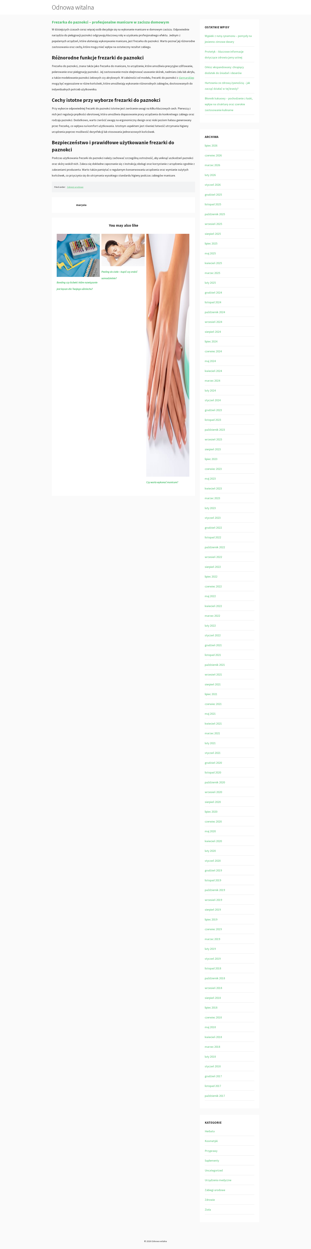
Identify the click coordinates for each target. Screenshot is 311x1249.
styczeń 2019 (213, 958)
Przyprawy (211, 1151)
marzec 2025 (212, 273)
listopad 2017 (213, 1086)
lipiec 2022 (211, 576)
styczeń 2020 (213, 861)
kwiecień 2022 (213, 606)
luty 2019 (210, 949)
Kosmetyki (211, 1141)
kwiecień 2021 (213, 723)
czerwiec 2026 (213, 155)
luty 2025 (210, 282)
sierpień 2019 (213, 909)
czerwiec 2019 (213, 929)
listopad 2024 (213, 302)
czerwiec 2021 (213, 704)
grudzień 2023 (213, 410)
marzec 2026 (212, 165)
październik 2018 (215, 978)
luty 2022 (210, 625)
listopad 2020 (213, 772)
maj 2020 (210, 831)
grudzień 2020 (213, 763)
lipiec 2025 (211, 243)
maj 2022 (210, 596)
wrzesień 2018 (213, 988)
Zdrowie (210, 1200)
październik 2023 (215, 429)
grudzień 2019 (213, 870)
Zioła (208, 1209)
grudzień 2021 (213, 645)
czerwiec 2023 (213, 469)
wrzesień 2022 (213, 557)
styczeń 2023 (213, 518)
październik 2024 (215, 312)
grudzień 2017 (213, 1076)
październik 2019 (215, 890)
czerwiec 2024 (213, 351)
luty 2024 (210, 390)
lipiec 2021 (211, 694)
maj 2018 (210, 1027)
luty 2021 (210, 743)
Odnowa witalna (73, 7)
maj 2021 (210, 713)
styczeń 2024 (213, 400)
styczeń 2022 (213, 635)
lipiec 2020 (211, 811)
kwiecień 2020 (213, 841)
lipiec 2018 (211, 1007)
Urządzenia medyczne (218, 1180)
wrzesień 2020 (213, 792)
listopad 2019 (213, 880)
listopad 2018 (213, 968)
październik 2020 (215, 782)
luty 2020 (210, 851)
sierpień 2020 (213, 802)
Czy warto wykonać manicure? (162, 482)
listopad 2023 (213, 420)
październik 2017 (215, 1096)
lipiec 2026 (211, 145)
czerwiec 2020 (213, 821)
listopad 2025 (213, 204)
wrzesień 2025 (213, 224)
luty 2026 (210, 175)
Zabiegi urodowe (75, 187)
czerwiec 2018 (213, 1017)
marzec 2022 (212, 616)
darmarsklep (186, 77)
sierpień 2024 (213, 332)
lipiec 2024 (211, 341)
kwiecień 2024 (213, 371)
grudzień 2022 (213, 527)
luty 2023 (210, 508)
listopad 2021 (213, 655)
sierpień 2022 (213, 567)
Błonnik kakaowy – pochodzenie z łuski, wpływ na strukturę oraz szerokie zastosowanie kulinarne (229, 104)
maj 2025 (210, 253)
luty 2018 (210, 1056)
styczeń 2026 (213, 185)
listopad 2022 (213, 537)
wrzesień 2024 (213, 322)
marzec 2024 (212, 380)
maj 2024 (210, 361)
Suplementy (212, 1160)
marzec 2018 (212, 1047)
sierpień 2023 (213, 449)
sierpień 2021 (213, 684)
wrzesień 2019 (213, 900)
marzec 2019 (212, 939)
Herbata (210, 1131)
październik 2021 (215, 665)
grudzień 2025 (213, 194)
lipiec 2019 (211, 919)
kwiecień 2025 (213, 263)
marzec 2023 (212, 498)
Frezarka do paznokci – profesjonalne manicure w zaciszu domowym (110, 22)
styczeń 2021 (213, 753)
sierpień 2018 (213, 998)
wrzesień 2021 (213, 674)
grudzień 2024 (213, 292)
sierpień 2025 (213, 234)
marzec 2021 (212, 733)
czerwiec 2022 (213, 586)
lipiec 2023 (211, 459)
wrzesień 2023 (213, 439)
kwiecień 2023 (213, 488)
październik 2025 (215, 214)
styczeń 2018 (213, 1066)
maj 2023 (210, 478)
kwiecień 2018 (213, 1037)
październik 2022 (215, 547)
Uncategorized (214, 1170)
